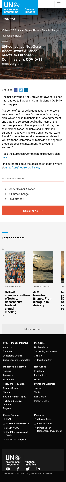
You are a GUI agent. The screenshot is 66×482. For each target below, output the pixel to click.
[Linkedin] (38, 469)
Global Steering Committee (16, 360)
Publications (40, 375)
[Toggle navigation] (58, 4)
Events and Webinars (44, 383)
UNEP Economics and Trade (17, 434)
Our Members (41, 347)
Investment (8, 35)
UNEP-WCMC (12, 428)
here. (5, 157)
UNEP (9, 419)
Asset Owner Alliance (29, 30)
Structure (7, 351)
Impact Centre (41, 401)
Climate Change (50, 30)
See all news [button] (30, 210)
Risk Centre (40, 396)
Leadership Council (12, 355)
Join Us (38, 355)
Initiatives (39, 371)
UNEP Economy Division (18, 423)
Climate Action (44, 419)
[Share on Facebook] (15, 90)
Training (38, 388)
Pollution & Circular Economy (12, 402)
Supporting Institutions (45, 351)
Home (5, 19)
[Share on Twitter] (21, 90)
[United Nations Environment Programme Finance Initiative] (21, 460)
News (12, 19)
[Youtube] (8, 469)
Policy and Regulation (14, 383)
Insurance (8, 375)
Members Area (44, 360)
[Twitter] (28, 469)
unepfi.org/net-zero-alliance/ (22, 167)
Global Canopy (44, 423)
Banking (7, 371)
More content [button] (33, 329)
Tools (37, 392)
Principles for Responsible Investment (49, 429)
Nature (6, 392)
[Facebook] (18, 469)
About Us (7, 347)
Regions (7, 408)
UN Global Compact (16, 439)
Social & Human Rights (14, 396)
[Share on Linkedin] (26, 90)
